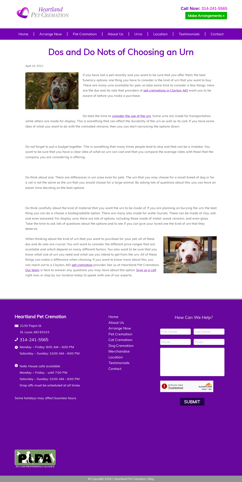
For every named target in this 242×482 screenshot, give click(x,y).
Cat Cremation (120, 339)
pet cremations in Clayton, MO (165, 90)
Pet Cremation (120, 334)
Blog (151, 479)
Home (113, 316)
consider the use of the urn (131, 116)
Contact (114, 368)
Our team (32, 270)
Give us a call (146, 270)
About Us (116, 322)
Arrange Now (119, 328)
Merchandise (119, 351)
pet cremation (82, 265)
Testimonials (119, 363)
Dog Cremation (121, 345)
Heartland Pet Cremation (43, 15)
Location (115, 357)
